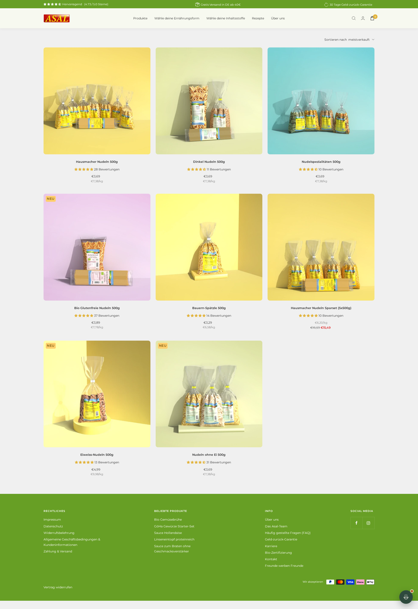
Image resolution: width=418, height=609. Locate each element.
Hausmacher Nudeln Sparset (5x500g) (321, 308)
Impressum (52, 520)
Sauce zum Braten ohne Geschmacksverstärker (172, 548)
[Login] (363, 18)
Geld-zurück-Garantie (281, 539)
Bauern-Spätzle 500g (209, 308)
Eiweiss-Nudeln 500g (96, 455)
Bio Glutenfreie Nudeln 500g (97, 308)
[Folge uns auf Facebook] (356, 523)
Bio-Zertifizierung (278, 553)
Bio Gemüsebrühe (168, 520)
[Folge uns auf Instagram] (368, 523)
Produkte (140, 18)
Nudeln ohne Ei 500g (209, 455)
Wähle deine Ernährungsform (176, 18)
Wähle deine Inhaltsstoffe (225, 18)
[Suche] (354, 18)
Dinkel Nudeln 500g (209, 162)
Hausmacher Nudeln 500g (97, 162)
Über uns (278, 18)
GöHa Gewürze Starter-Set (174, 526)
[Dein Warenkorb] (372, 18)
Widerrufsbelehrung (59, 533)
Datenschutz (53, 526)
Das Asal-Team (276, 526)
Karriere (271, 546)
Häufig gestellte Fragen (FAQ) (288, 533)
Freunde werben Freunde (284, 566)
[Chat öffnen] (406, 597)
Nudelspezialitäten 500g (321, 162)
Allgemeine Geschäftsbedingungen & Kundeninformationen (72, 542)
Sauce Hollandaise (168, 533)
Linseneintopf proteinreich (174, 539)
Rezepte (258, 18)
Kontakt (271, 559)
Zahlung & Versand (58, 551)
